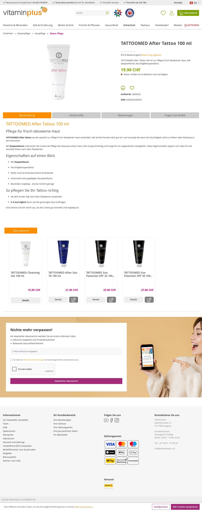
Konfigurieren (161, 506)
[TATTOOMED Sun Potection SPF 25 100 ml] (101, 254)
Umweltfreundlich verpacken (17, 445)
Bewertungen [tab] (125, 115)
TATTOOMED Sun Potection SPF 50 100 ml (137, 274)
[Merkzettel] (163, 13)
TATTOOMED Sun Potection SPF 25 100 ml (99, 274)
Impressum (8, 438)
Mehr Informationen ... (84, 507)
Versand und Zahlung (13, 442)
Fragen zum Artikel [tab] (175, 115)
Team (5, 423)
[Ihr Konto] (172, 13)
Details (25, 300)
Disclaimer (8, 434)
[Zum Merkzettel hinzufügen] (132, 88)
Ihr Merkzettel (60, 434)
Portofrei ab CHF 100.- (137, 2)
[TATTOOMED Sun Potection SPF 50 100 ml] (139, 254)
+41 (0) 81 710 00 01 (168, 443)
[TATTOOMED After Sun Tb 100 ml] (63, 254)
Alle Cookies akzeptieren (185, 506)
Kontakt (178, 2)
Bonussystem (9, 457)
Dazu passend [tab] (21, 230)
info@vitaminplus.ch (165, 448)
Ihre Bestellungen (62, 420)
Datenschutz (9, 431)
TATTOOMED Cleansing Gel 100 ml (25, 274)
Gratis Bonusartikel (65, 2)
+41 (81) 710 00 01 (39, 2)
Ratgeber (7, 453)
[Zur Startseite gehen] (25, 11)
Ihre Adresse (60, 423)
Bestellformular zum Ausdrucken (19, 449)
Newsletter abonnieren (66, 381)
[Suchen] (107, 13)
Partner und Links (12, 460)
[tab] (27, 115)
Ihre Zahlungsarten (63, 427)
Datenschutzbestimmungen (33, 360)
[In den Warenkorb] (73, 300)
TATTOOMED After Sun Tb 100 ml (63, 274)
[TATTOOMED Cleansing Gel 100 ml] (25, 254)
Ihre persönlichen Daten (66, 431)
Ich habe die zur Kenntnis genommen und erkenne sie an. (46, 360)
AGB (5, 427)
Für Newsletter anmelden (15, 420)
